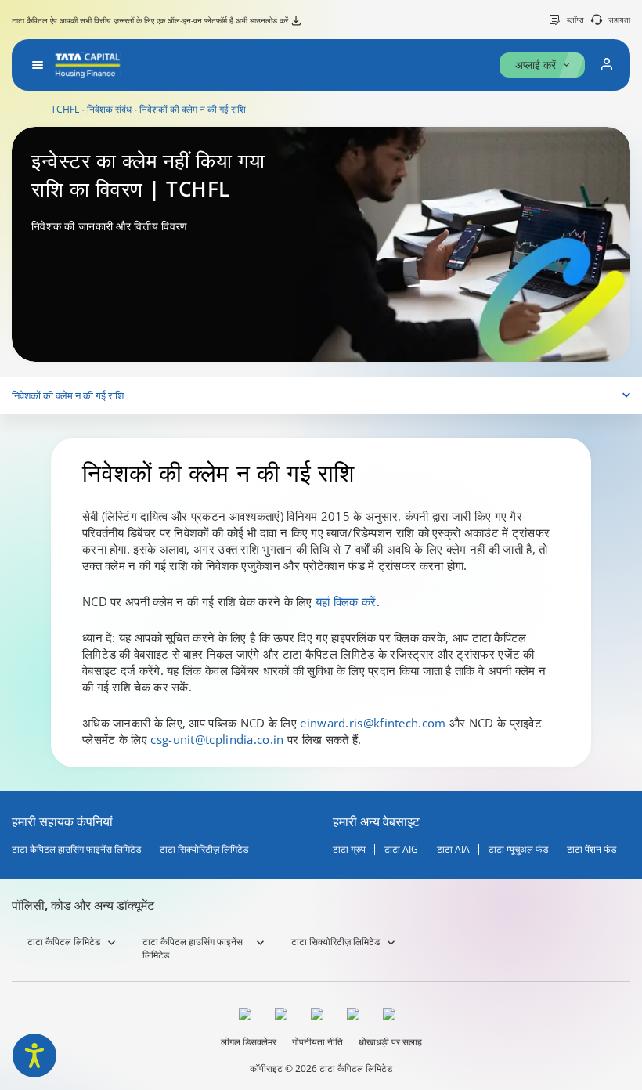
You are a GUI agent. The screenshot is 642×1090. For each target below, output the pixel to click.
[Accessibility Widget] (34, 1055)
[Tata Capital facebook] (249, 1016)
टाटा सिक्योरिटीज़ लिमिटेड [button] (335, 941)
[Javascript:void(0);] (607, 64)
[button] (37, 65)
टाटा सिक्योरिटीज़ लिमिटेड (204, 849)
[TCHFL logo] (88, 65)
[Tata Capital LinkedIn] (393, 1016)
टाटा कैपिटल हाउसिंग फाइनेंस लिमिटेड (76, 849)
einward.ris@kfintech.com (374, 723)
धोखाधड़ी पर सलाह (390, 1042)
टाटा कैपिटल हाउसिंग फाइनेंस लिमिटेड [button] (192, 948)
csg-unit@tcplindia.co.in (216, 739)
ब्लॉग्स (575, 19)
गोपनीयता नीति (317, 1042)
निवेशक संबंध (109, 109)
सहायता (619, 19)
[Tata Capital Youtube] (357, 1016)
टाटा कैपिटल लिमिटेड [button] (63, 941)
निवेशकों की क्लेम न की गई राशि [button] (68, 395)
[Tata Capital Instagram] (321, 1016)
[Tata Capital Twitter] (285, 1016)
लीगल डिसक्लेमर (248, 1042)
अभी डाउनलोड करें (262, 20)
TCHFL (65, 109)
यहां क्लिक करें (346, 601)
